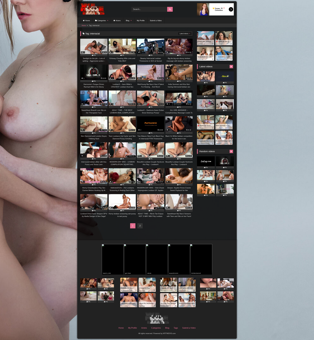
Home (87, 20)
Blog (127, 20)
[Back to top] (306, 332)
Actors (118, 20)
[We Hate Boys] (92, 9)
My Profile (141, 20)
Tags (176, 328)
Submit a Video (156, 20)
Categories (101, 20)
